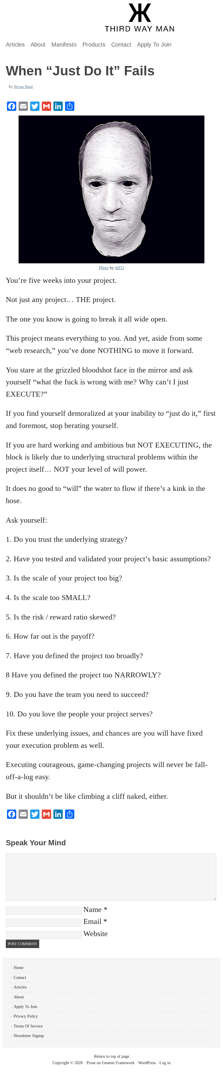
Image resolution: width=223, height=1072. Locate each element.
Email (92, 921)
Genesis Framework (118, 1063)
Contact (121, 44)
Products (93, 44)
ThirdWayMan (68, 20)
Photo (104, 268)
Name (92, 909)
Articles (15, 44)
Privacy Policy (26, 1016)
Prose (91, 1063)
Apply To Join (154, 44)
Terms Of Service (28, 1026)
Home (19, 967)
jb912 (119, 268)
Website (95, 933)
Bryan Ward (23, 86)
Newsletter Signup (29, 1036)
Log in (164, 1063)
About (38, 44)
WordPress (147, 1063)
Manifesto (64, 44)
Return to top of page (111, 1056)
